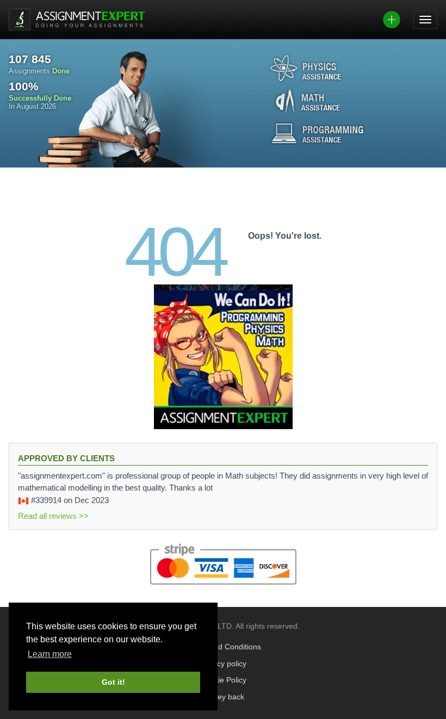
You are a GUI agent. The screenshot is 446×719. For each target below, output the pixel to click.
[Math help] (308, 100)
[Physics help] (305, 68)
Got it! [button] (113, 682)
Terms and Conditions (223, 647)
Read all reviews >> (53, 515)
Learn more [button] (50, 654)
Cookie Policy (223, 680)
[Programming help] (317, 133)
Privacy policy (223, 664)
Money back (223, 697)
